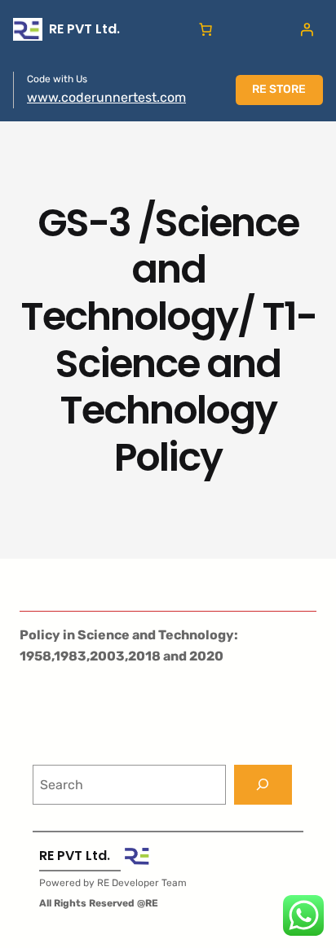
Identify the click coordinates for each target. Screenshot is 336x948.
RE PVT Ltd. (84, 29)
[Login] (306, 29)
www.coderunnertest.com (106, 97)
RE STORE (279, 89)
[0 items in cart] (205, 29)
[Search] (263, 785)
